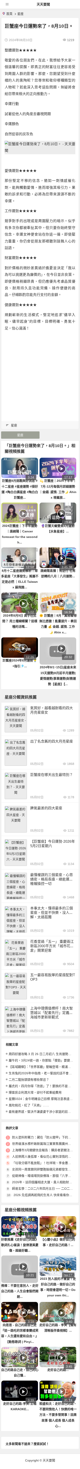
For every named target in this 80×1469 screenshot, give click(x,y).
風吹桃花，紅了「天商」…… (29, 1105)
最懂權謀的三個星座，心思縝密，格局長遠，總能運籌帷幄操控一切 (51, 879)
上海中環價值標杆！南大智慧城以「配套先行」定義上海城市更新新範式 (51, 1012)
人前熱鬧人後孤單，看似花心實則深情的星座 (43, 1156)
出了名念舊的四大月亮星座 (51, 741)
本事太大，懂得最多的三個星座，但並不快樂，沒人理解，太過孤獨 (51, 912)
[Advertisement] (40, 375)
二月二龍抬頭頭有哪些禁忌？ (29, 1079)
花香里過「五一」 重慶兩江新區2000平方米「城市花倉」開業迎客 (52, 946)
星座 (20, 13)
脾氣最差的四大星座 (46, 808)
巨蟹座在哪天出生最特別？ (51, 775)
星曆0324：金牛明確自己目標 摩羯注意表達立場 (42, 1099)
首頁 (9, 13)
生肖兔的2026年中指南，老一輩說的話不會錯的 (42, 1073)
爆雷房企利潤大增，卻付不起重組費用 (35, 1092)
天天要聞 (43, 4)
